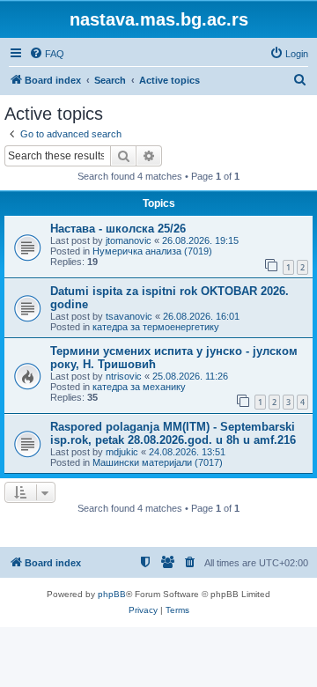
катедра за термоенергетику (155, 326)
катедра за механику (139, 386)
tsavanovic (129, 316)
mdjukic (122, 452)
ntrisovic (124, 376)
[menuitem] (46, 53)
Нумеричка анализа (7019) (152, 251)
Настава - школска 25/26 (118, 228)
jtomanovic (128, 240)
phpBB (112, 594)
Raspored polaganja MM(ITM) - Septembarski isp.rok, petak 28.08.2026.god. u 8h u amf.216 (173, 433)
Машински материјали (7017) (157, 462)
